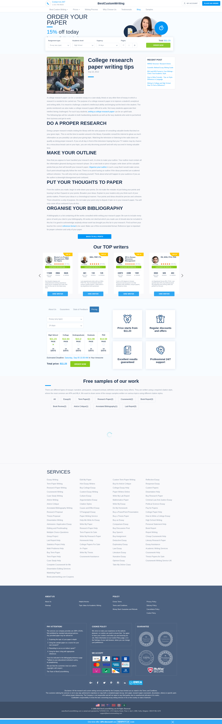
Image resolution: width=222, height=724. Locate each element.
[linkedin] (125, 682)
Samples (149, 10)
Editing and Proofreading (57, 528)
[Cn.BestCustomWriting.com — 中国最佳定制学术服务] (114, 705)
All (55, 399)
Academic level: (78, 41)
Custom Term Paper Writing (124, 480)
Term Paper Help (54, 557)
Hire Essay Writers (87, 484)
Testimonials (126, 10)
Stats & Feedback (80, 309)
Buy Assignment (119, 536)
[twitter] (104, 682)
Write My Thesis (86, 552)
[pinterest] (111, 682)
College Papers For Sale (90, 544)
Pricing (94, 309)
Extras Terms (117, 602)
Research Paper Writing (56, 488)
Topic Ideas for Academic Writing (90, 605)
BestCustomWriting (111, 3)
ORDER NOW (158, 45)
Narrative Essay (119, 557)
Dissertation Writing (55, 520)
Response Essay (153, 484)
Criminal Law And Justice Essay (159, 500)
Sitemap (48, 605)
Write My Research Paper (90, 536)
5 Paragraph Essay (88, 512)
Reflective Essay (152, 480)
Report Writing (151, 532)
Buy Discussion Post (121, 528)
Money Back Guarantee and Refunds (125, 609)
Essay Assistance (153, 544)
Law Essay (117, 548)
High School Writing (154, 520)
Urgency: (100, 41)
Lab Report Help (53, 540)
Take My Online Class (122, 565)
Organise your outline (98, 167)
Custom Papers (152, 488)
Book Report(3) (147, 399)
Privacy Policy (151, 602)
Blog (139, 10)
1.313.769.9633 (58, 4)
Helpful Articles (84, 602)
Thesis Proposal (53, 516)
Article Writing (52, 500)
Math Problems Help (55, 548)
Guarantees (64, 309)
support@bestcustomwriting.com (111, 713)
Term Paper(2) (84, 399)
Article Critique (53, 504)
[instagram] (118, 682)
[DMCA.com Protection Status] (131, 683)
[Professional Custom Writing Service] (98, 705)
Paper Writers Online (121, 492)
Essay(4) (67, 399)
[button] (40, 275)
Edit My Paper (85, 480)
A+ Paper (84, 548)
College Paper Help (154, 512)
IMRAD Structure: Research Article (159, 64)
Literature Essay (119, 552)
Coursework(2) (127, 399)
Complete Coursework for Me (59, 565)
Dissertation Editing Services (59, 569)
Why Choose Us (109, 10)
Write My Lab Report (121, 496)
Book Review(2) (59, 406)
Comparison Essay (120, 524)
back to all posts (94, 236)
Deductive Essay (120, 540)
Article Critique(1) (81, 406)
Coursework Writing (55, 492)
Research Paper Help (89, 528)
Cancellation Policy (153, 609)
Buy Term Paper (53, 552)
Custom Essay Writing (89, 492)
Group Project (52, 536)
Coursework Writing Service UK (159, 561)
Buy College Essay (88, 488)
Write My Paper (86, 524)
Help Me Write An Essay (90, 520)
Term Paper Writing (55, 484)
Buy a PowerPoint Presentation (125, 512)
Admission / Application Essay (59, 524)
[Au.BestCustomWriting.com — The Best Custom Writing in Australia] (108, 705)
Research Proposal (55, 512)
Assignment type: (54, 41)
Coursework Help (153, 552)
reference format (69, 226)
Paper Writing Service (89, 516)
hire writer (57, 294)
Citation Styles (86, 504)
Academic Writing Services (157, 548)
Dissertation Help (153, 492)
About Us (52, 309)
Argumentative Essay (88, 500)
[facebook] (97, 682)
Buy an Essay (118, 520)
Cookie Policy (151, 613)
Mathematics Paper (121, 500)
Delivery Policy (152, 605)
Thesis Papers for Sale (155, 557)
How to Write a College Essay (158, 516)
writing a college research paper (101, 112)
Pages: (123, 41)
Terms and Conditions (120, 605)
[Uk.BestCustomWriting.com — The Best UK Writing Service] (103, 705)
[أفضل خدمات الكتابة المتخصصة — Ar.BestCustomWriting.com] (124, 705)
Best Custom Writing (58, 10)
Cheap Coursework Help (156, 536)
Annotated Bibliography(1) (106, 406)
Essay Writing (52, 480)
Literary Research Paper (156, 540)
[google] (90, 682)
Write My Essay (119, 504)
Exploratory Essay (120, 544)
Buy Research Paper (154, 496)
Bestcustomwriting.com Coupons (60, 577)
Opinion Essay (119, 561)
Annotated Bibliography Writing (59, 508)
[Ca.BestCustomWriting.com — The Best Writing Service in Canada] (119, 705)
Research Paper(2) (105, 399)
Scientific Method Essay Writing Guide (160, 67)
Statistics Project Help (56, 544)
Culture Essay (85, 496)
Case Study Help (54, 561)
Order (211, 3)
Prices (76, 10)
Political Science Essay (155, 504)
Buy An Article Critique (122, 484)
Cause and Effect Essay (89, 508)
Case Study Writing (55, 496)
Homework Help (86, 540)
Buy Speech (118, 532)
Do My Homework (120, 508)
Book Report (151, 528)
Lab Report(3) (130, 406)
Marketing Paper (53, 573)
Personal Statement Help (156, 524)
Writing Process (91, 10)
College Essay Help (121, 488)
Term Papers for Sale (88, 532)
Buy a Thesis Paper (121, 516)
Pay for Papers (152, 508)
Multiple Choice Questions (57, 532)
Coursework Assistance (89, 557)
